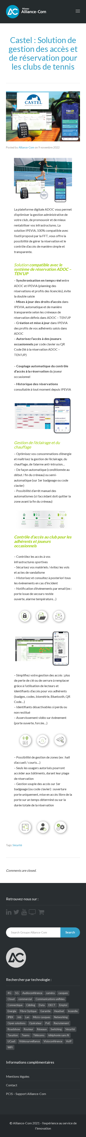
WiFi (10, 1047)
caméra (50, 993)
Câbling (30, 1005)
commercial (25, 999)
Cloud (11, 999)
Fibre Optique (28, 1011)
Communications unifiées (50, 999)
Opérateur (35, 1023)
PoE (47, 1023)
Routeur (28, 1029)
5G (17, 993)
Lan (27, 1017)
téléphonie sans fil (58, 1035)
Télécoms (38, 1035)
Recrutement (61, 1023)
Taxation (13, 1035)
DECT (51, 1005)
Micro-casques (41, 1017)
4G (9, 993)
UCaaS (11, 1041)
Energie (12, 1011)
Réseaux (42, 1029)
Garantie (45, 1011)
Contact (11, 1085)
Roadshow (14, 1029)
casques (63, 993)
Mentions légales (17, 1076)
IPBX (10, 1017)
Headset (59, 1011)
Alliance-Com (26, 147)
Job (19, 1017)
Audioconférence (32, 993)
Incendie (73, 1011)
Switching (56, 1029)
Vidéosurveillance (29, 1041)
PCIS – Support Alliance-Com (26, 1094)
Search (70, 932)
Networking (61, 1017)
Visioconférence (53, 1041)
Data (42, 1005)
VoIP (69, 1041)
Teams (25, 1035)
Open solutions (16, 1023)
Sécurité (17, 845)
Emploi (63, 1005)
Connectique (15, 1005)
